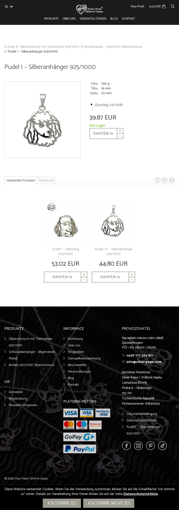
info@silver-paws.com (144, 362)
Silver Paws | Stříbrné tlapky (31, 478)
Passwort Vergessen (23, 405)
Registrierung (18, 399)
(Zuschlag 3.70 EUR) (109, 105)
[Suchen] (173, 5)
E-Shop (9, 46)
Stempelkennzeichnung (84, 358)
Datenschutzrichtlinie (141, 420)
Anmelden (16, 392)
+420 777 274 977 (140, 355)
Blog (114, 18)
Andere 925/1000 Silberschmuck (31, 365)
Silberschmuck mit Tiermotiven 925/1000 (49, 46)
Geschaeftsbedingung (141, 414)
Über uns (69, 18)
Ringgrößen (76, 352)
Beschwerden (77, 365)
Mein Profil (137, 6)
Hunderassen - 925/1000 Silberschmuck (113, 46)
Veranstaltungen (93, 18)
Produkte (51, 18)
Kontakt (128, 18)
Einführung (75, 339)
